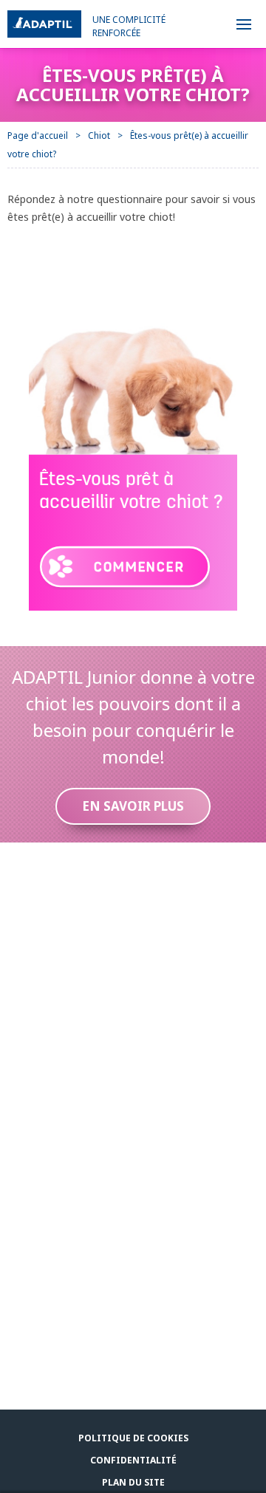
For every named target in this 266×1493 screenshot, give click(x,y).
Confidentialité (133, 1460)
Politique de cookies (133, 1438)
